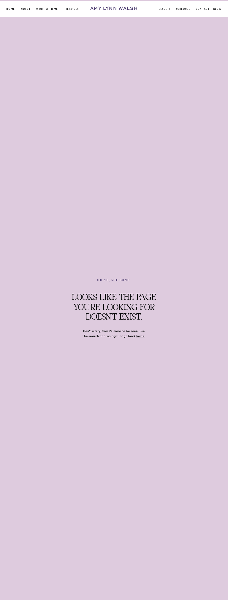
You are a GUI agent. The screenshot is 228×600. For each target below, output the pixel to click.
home (140, 336)
